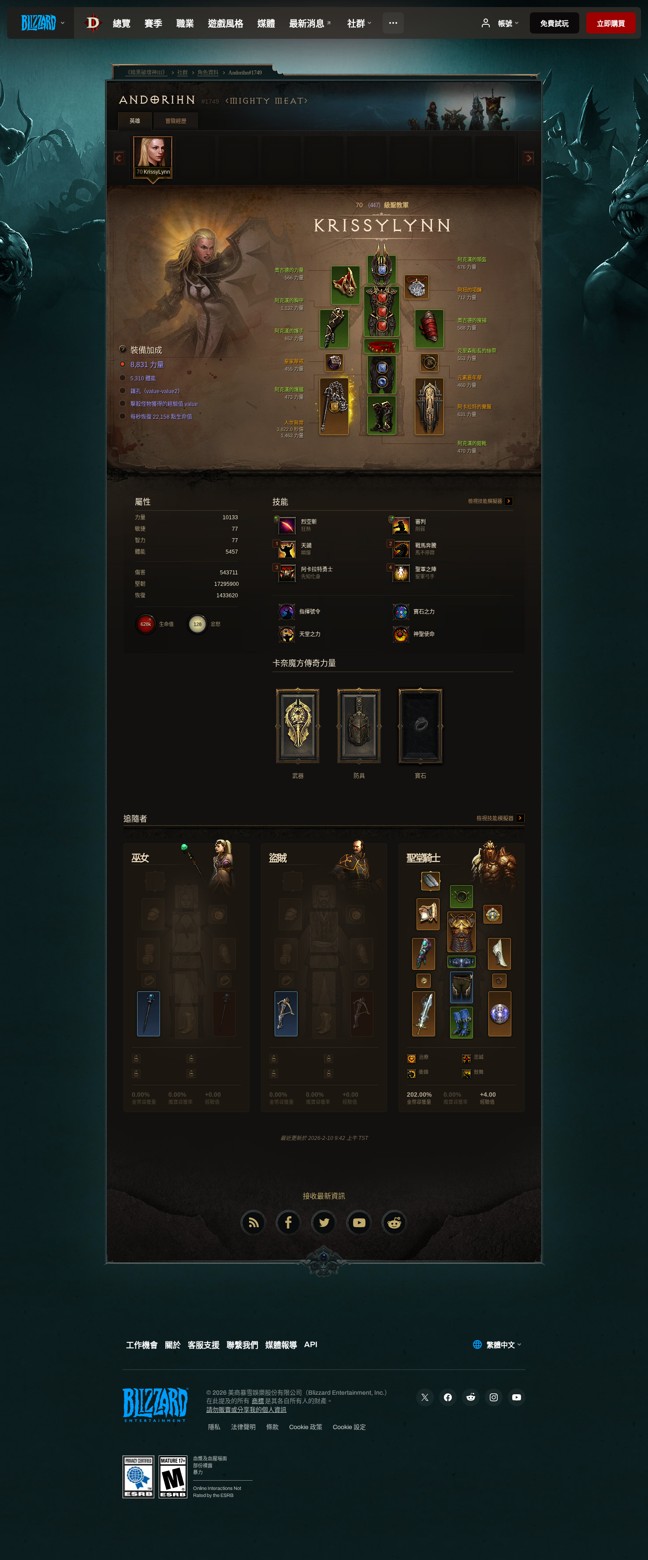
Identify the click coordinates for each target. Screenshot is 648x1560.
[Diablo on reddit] (394, 1223)
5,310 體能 (143, 379)
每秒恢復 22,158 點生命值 (161, 417)
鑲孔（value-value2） (156, 391)
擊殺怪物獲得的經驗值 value (164, 404)
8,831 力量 (147, 365)
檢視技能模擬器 (485, 501)
